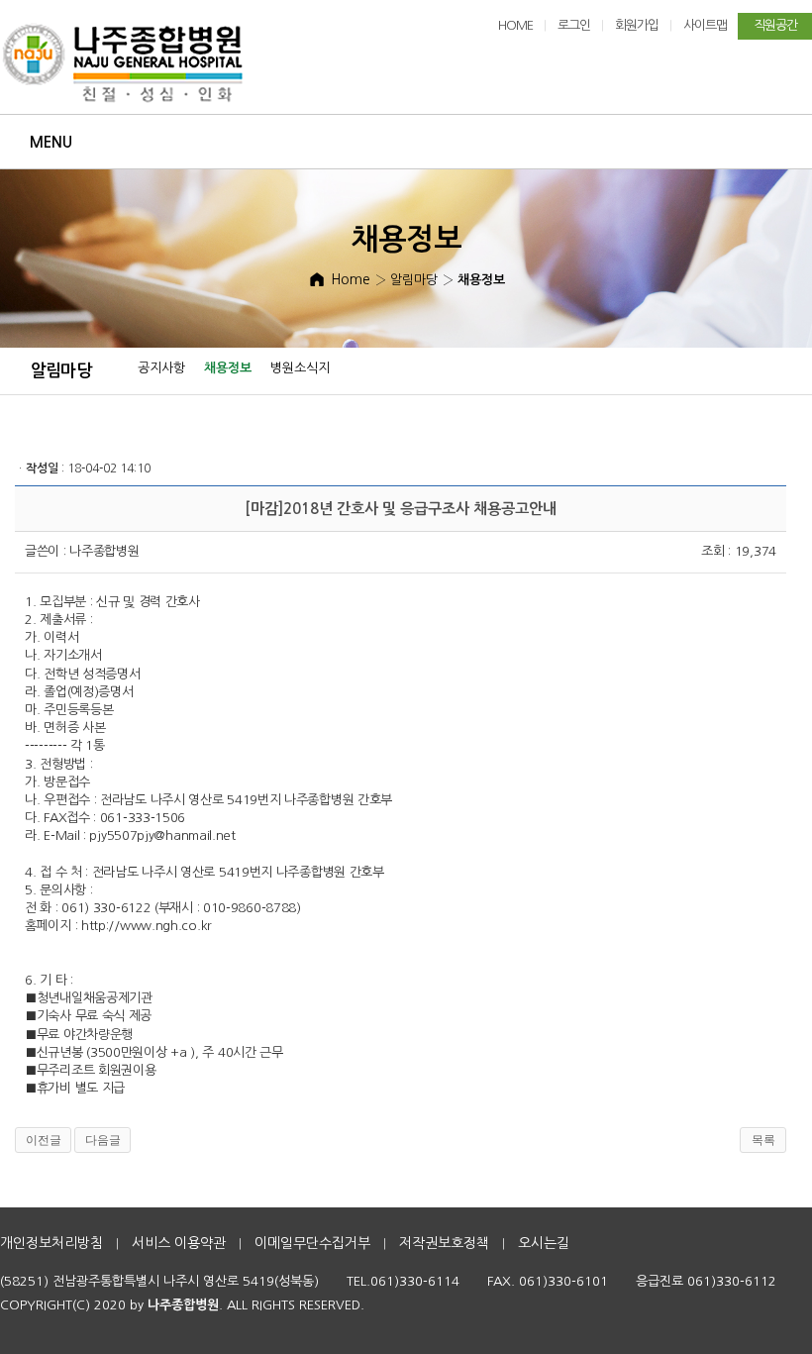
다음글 (103, 1140)
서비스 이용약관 (179, 1243)
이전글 (43, 1140)
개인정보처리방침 (51, 1243)
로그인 (574, 25)
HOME (515, 25)
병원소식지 (300, 368)
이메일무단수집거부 (312, 1243)
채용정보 (228, 368)
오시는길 (543, 1243)
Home (350, 279)
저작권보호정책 (444, 1243)
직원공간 (775, 25)
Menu (51, 142)
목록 (763, 1140)
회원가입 (637, 25)
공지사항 (161, 368)
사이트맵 (705, 25)
